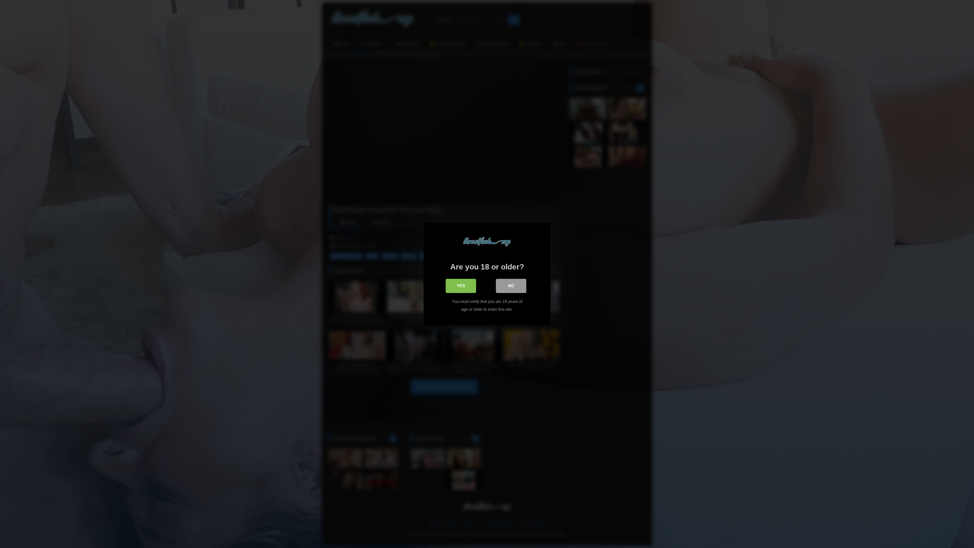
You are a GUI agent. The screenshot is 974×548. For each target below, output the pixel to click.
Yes (461, 286)
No (511, 286)
